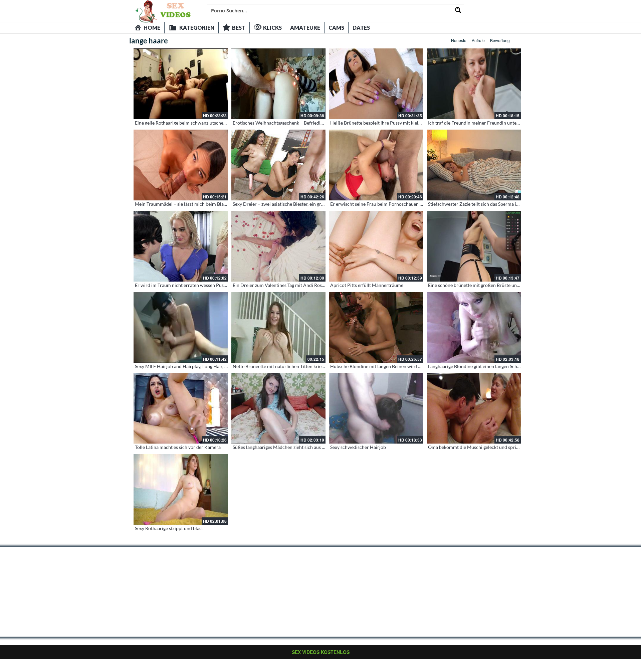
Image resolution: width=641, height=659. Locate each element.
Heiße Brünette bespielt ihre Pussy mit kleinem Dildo (385, 123)
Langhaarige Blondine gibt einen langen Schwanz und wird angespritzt (500, 366)
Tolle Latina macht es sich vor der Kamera (178, 447)
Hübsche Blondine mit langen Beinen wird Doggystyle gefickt (393, 366)
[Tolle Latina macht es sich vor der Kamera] (181, 408)
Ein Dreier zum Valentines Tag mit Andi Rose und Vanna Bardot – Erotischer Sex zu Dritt (323, 285)
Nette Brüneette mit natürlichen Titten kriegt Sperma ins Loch (296, 366)
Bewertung (500, 40)
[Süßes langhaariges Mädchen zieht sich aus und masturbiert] (278, 408)
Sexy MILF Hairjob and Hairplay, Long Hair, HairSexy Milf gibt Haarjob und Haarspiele (223, 366)
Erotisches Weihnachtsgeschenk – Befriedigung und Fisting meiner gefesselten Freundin (323, 123)
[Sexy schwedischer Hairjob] (376, 408)
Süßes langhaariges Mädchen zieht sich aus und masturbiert (294, 447)
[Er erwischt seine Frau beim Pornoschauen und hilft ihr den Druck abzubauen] (376, 165)
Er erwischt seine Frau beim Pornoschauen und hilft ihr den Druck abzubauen (410, 204)
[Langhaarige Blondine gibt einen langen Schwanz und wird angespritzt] (474, 327)
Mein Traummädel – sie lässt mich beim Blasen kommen (192, 204)
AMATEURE (305, 27)
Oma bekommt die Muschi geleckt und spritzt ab (477, 447)
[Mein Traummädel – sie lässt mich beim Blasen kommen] (181, 165)
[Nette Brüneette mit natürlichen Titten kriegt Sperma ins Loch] (278, 327)
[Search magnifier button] (458, 10)
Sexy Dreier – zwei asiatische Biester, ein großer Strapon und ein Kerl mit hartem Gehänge (325, 204)
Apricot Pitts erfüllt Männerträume (366, 285)
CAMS (336, 27)
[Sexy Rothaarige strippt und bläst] (181, 489)
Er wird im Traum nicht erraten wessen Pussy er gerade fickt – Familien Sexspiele (218, 285)
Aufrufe (478, 40)
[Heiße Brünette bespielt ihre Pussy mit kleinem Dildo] (376, 83)
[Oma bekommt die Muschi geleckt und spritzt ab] (474, 408)
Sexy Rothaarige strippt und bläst (169, 528)
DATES (361, 27)
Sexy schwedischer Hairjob (358, 447)
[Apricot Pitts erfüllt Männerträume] (376, 246)
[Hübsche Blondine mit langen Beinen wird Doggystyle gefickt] (376, 327)
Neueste (458, 40)
